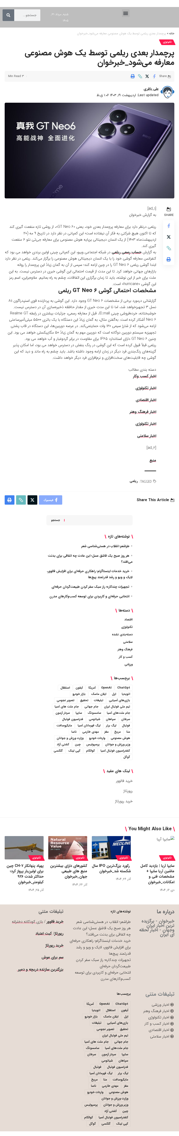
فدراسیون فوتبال (72, 719)
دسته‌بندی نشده (122, 634)
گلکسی (58, 750)
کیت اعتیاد (43, 933)
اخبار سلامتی (146, 436)
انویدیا (126, 694)
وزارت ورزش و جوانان (70, 738)
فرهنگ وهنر (125, 649)
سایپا (79, 712)
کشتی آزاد (63, 744)
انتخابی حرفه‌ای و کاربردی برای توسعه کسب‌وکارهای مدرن (89, 596)
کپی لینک (74, 750)
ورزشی (128, 664)
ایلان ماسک (98, 694)
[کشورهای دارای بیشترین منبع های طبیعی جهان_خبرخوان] (67, 847)
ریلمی (134, 481)
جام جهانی (91, 706)
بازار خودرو (79, 694)
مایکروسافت (64, 725)
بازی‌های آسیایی (119, 700)
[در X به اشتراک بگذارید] (147, 76)
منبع (152, 460)
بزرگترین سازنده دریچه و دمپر (40, 969)
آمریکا (92, 687)
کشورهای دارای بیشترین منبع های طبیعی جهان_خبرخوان (68, 871)
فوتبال (126, 725)
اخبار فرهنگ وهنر (143, 412)
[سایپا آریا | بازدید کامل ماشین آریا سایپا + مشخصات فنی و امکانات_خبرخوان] (154, 847)
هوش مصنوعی (120, 738)
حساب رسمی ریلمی (126, 252)
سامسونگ (94, 712)
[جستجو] (8, 15)
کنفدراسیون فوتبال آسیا (115, 750)
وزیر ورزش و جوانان (117, 744)
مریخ (117, 731)
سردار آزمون (62, 712)
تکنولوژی (167, 42)
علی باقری (151, 89)
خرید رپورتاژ (124, 801)
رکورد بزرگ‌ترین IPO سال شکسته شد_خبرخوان (111, 868)
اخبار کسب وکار (144, 376)
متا (128, 731)
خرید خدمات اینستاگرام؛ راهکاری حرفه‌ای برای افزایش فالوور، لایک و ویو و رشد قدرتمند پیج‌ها (100, 947)
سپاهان (111, 719)
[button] (126, 13)
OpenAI (106, 687)
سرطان (125, 719)
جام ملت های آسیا (67, 706)
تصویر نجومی (65, 700)
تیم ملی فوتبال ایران (117, 706)
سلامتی (128, 642)
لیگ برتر (111, 725)
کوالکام (90, 750)
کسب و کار (126, 656)
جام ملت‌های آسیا (118, 712)
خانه (171, 33)
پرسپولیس (93, 744)
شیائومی (94, 719)
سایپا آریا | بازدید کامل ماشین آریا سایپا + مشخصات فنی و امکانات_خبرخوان (157, 874)
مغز (106, 731)
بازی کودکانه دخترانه (27, 922)
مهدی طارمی (90, 731)
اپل (114, 694)
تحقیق (84, 700)
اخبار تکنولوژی (145, 388)
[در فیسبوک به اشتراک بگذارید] (154, 76)
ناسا (74, 731)
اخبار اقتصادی (146, 400)
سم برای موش (52, 957)
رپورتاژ (128, 791)
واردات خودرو (97, 738)
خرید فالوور (124, 781)
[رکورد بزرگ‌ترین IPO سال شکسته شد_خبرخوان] (111, 847)
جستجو (55, 520)
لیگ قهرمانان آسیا (89, 725)
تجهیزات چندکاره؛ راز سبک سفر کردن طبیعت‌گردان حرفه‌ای (90, 586)
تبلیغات (98, 700)
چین (78, 744)
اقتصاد (128, 619)
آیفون (79, 687)
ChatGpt (123, 687)
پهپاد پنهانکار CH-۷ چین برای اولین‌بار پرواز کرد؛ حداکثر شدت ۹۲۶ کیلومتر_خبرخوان (25, 874)
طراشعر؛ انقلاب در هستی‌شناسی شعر (105, 546)
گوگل (126, 757)
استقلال (65, 687)
